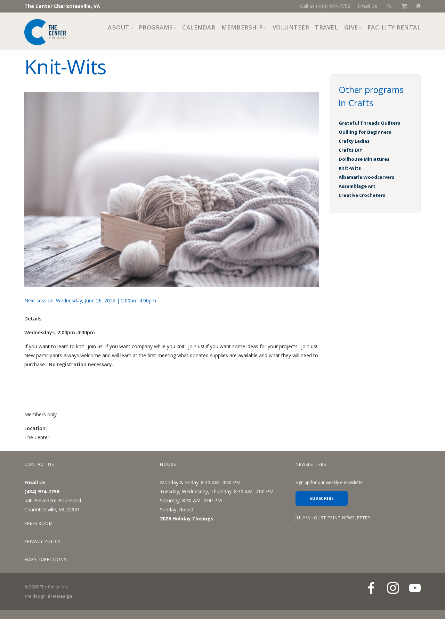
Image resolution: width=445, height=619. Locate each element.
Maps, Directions (45, 559)
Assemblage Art (357, 186)
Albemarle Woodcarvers (366, 177)
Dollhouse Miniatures (364, 159)
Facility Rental (394, 27)
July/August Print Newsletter (333, 518)
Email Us (367, 6)
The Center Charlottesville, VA (62, 6)
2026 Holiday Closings (186, 518)
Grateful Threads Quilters (369, 123)
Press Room (38, 523)
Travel (326, 27)
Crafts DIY (350, 150)
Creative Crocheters (362, 195)
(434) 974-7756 (41, 491)
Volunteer (291, 27)
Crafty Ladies (354, 141)
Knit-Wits (350, 168)
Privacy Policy (42, 541)
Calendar (198, 27)
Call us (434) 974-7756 (325, 6)
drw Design (60, 596)
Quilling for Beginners (365, 132)
